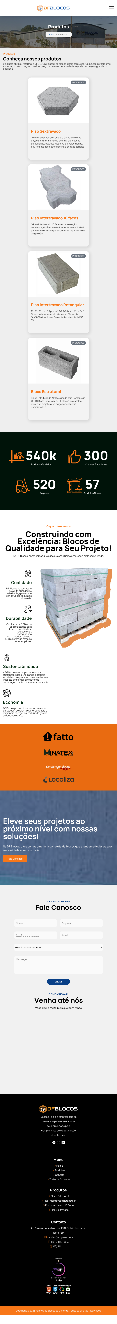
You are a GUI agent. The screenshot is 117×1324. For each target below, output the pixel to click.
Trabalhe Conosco (60, 1179)
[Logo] (58, 1109)
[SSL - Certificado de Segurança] (68, 1290)
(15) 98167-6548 (60, 1241)
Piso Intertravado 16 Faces (59, 1205)
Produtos (60, 1170)
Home (51, 34)
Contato (59, 1174)
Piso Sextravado (60, 1209)
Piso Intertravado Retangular (60, 1200)
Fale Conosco (15, 858)
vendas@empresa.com (60, 1237)
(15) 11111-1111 (60, 1246)
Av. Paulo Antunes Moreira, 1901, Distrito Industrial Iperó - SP (58, 1230)
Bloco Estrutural (60, 1196)
